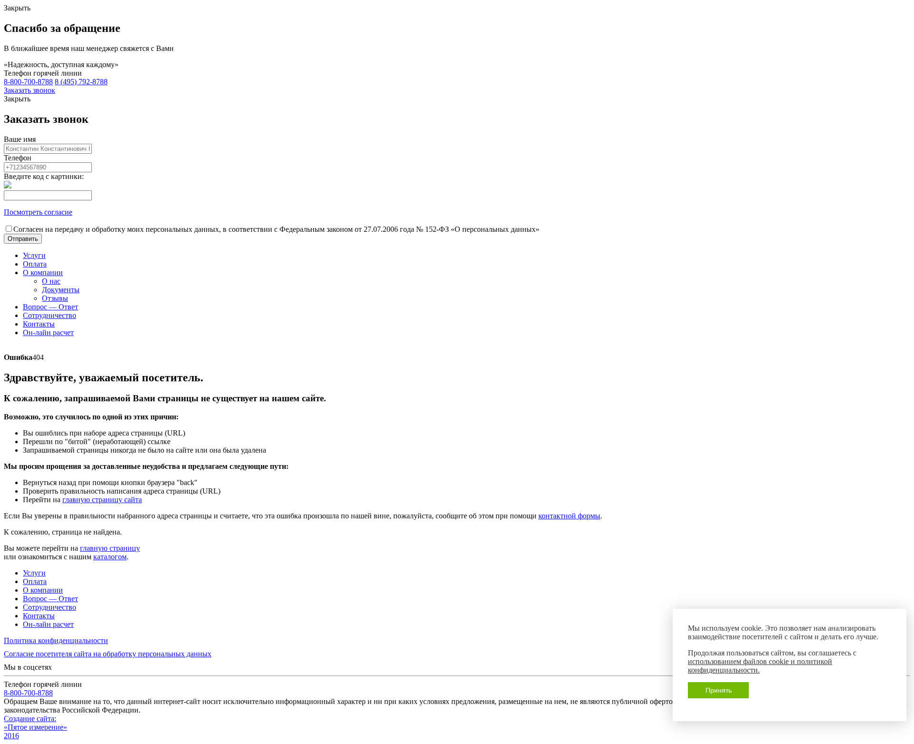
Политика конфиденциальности (56, 640)
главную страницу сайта (102, 500)
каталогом (110, 557)
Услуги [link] (34, 255)
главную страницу (110, 548)
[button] (23, 239)
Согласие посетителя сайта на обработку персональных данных (107, 654)
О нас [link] (51, 281)
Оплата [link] (35, 264)
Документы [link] (60, 290)
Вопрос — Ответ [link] (50, 307)
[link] (29, 90)
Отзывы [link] (55, 298)
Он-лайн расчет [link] (48, 332)
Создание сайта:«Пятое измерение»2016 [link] (35, 727)
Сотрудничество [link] (49, 315)
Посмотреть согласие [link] (38, 212)
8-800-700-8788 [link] (28, 82)
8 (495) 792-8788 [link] (81, 82)
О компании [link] (43, 272)
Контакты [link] (39, 324)
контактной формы (569, 516)
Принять (718, 690)
